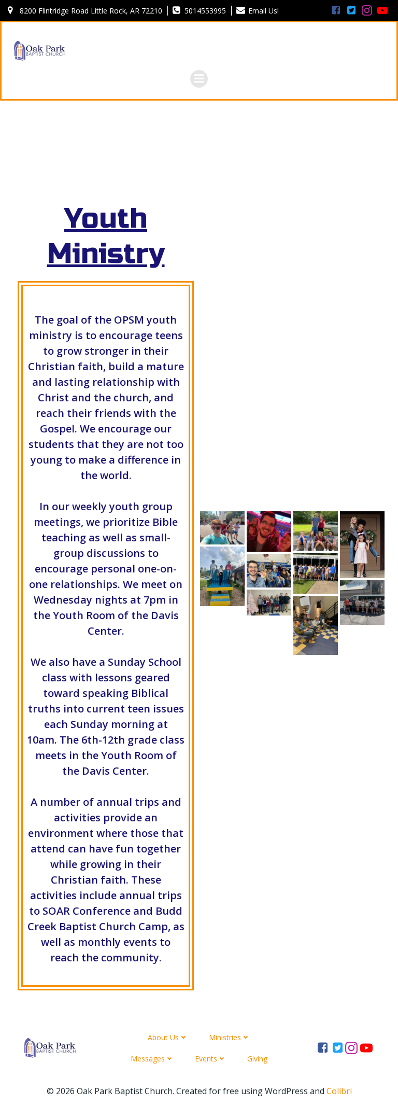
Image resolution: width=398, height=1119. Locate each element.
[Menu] (199, 79)
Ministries (225, 1037)
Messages (148, 1059)
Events (206, 1059)
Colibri (339, 1091)
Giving (257, 1059)
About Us (163, 1037)
